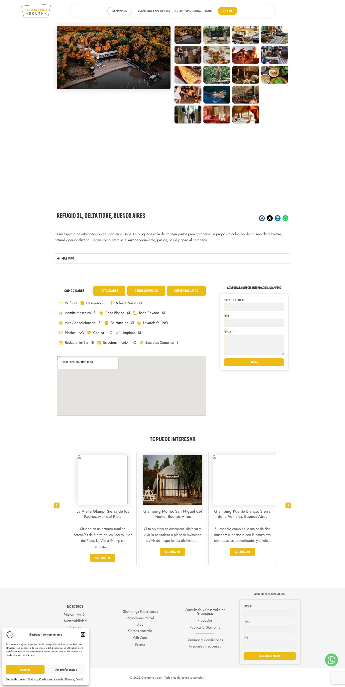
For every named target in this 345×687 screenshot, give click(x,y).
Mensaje (228, 332)
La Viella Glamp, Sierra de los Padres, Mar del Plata (102, 513)
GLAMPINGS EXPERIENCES (154, 11)
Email (227, 316)
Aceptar (25, 669)
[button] (83, 635)
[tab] (74, 291)
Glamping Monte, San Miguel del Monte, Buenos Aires (172, 513)
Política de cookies (16, 679)
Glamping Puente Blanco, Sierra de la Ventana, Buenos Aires (242, 513)
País (246, 638)
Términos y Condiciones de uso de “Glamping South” (55, 679)
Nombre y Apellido (234, 300)
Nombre (249, 606)
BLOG (208, 11)
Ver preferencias (66, 669)
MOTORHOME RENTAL (187, 11)
